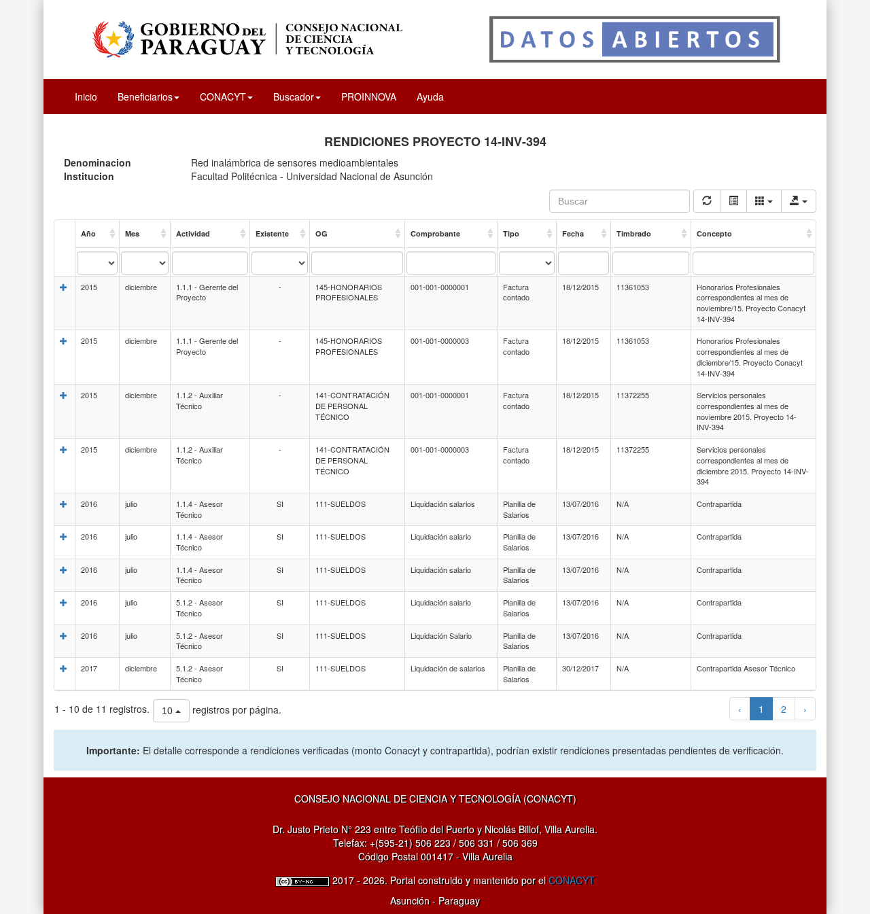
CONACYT (572, 880)
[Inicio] (435, 38)
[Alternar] (733, 201)
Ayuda (430, 96)
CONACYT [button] (223, 96)
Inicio (86, 96)
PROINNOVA (368, 96)
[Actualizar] (706, 201)
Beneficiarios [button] (145, 96)
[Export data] (798, 201)
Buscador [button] (293, 96)
